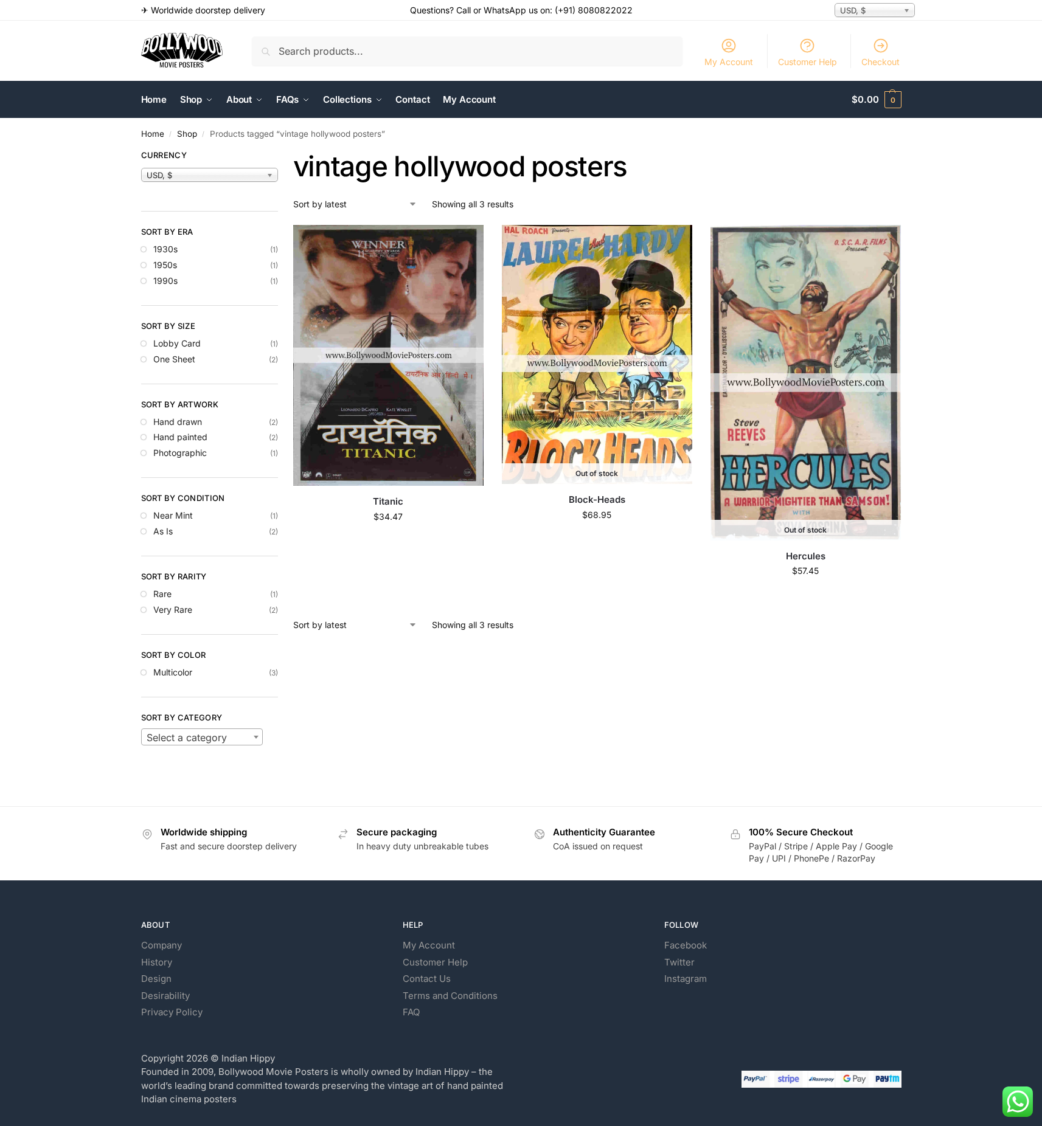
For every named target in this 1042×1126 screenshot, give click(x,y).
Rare (162, 594)
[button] (876, 99)
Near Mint (173, 515)
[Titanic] (388, 355)
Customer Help (807, 62)
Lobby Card (177, 343)
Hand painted (180, 437)
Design (156, 978)
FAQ (411, 1012)
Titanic (388, 501)
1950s (165, 265)
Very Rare (172, 609)
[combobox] (202, 736)
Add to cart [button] (388, 542)
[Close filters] (281, 157)
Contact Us (427, 978)
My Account (728, 62)
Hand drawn (177, 421)
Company (161, 945)
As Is (163, 531)
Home (152, 134)
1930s (165, 249)
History (156, 962)
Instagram (685, 978)
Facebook (685, 945)
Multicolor (172, 672)
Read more (596, 540)
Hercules (805, 556)
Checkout (880, 62)
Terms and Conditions (450, 995)
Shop (187, 134)
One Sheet (174, 359)
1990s (165, 280)
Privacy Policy (172, 1012)
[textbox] (202, 737)
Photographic (180, 452)
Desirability (165, 995)
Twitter (679, 962)
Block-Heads (597, 499)
